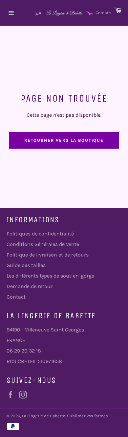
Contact (16, 297)
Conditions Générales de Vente (43, 244)
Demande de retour (30, 286)
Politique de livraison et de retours (48, 255)
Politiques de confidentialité (40, 234)
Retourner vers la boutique (64, 140)
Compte (103, 12)
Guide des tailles (26, 265)
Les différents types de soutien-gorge (50, 276)
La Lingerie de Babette (43, 415)
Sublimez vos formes (87, 415)
